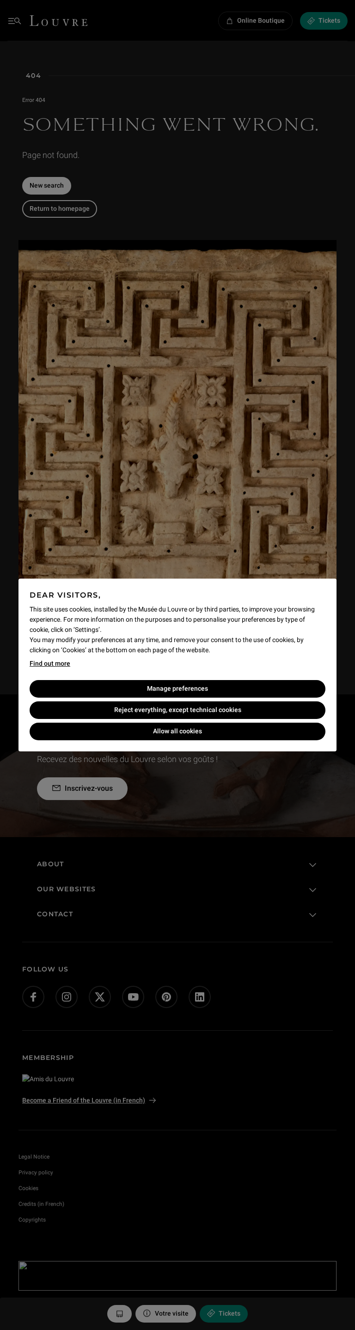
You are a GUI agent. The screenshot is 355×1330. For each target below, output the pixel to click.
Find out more (50, 663)
